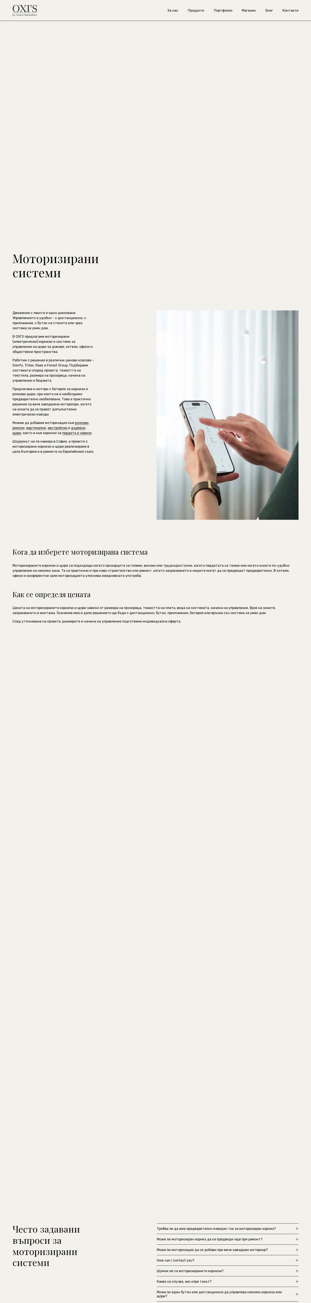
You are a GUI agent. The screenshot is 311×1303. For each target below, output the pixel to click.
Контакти (290, 10)
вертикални (36, 428)
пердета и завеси (77, 433)
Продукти (196, 10)
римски (18, 428)
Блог (269, 10)
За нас (172, 10)
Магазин (249, 10)
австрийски (58, 428)
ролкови (81, 423)
